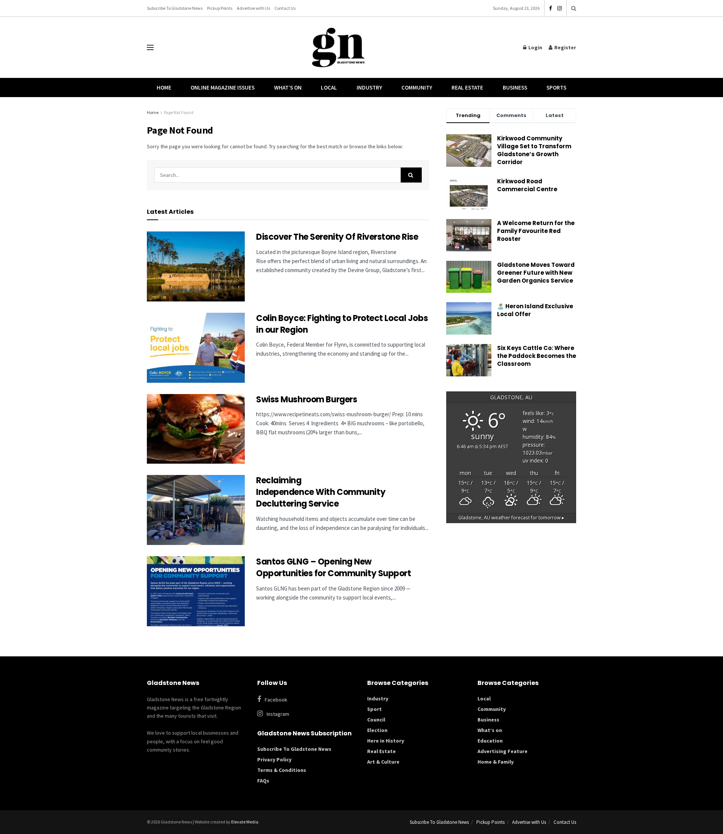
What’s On (288, 87)
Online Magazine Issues (223, 87)
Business (515, 87)
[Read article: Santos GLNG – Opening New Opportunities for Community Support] (196, 591)
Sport (374, 709)
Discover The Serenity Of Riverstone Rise (338, 237)
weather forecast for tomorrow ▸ (511, 517)
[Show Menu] (150, 47)
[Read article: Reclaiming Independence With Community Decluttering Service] (196, 510)
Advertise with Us (253, 8)
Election (377, 730)
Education (490, 740)
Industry (369, 87)
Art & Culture (383, 761)
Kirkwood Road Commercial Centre (527, 185)
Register (564, 47)
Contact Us (285, 8)
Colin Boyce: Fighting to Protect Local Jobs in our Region (342, 324)
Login (534, 47)
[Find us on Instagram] (559, 8)
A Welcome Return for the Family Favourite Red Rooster (536, 231)
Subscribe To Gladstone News (175, 8)
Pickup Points (219, 8)
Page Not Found (179, 112)
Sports (556, 87)
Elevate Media (244, 822)
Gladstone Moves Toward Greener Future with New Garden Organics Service (536, 273)
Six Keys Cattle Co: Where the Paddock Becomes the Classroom (536, 356)
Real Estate (467, 87)
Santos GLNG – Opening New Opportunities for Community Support (334, 567)
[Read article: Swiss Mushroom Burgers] (196, 429)
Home (164, 87)
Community (416, 87)
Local (329, 87)
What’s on (489, 730)
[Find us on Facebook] (550, 8)
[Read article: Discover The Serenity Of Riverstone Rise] (196, 266)
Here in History (385, 740)
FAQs (263, 780)
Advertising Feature (502, 751)
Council (376, 719)
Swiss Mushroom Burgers (306, 399)
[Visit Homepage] (338, 47)
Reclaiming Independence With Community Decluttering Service (320, 492)
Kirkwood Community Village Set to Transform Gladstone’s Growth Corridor (534, 150)
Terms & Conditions (281, 770)
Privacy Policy (274, 759)
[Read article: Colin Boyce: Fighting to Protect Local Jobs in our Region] (196, 348)
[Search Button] (573, 8)
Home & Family (495, 761)
